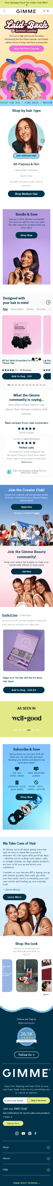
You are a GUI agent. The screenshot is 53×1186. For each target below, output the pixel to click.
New (5, 309)
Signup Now (13, 1123)
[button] (4, 10)
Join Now (26, 571)
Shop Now (26, 235)
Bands (30, 309)
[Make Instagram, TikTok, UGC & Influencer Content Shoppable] (46, 994)
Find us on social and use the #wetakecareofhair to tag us (26, 951)
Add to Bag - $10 (22, 376)
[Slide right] (43, 141)
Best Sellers (17, 309)
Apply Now (26, 507)
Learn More (14, 897)
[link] (26, 471)
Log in (36, 513)
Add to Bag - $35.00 (24, 690)
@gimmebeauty (26, 1023)
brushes (41, 309)
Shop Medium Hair (26, 193)
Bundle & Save (10, 615)
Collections (25, 615)
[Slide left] (10, 141)
